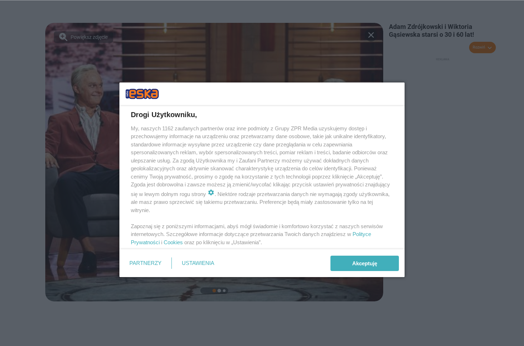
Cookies (173, 242)
